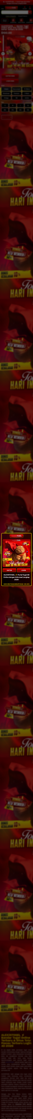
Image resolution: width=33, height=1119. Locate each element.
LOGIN (23, 570)
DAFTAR (9, 570)
